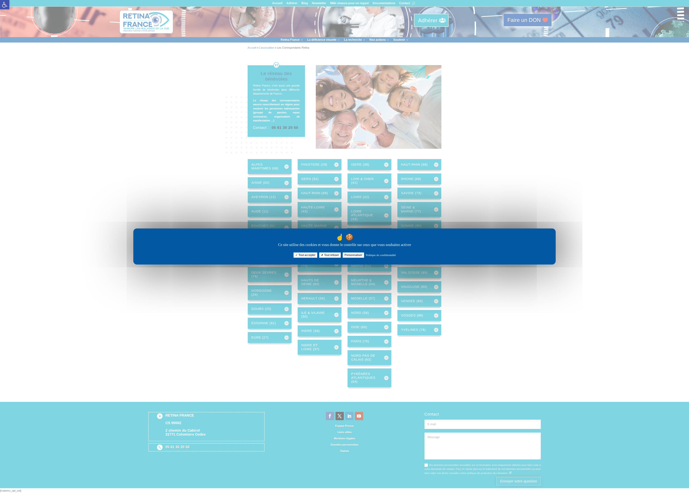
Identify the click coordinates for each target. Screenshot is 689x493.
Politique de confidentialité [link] (381, 255)
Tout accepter (306, 255)
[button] (4, 4)
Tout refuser (331, 255)
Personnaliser (353, 255)
